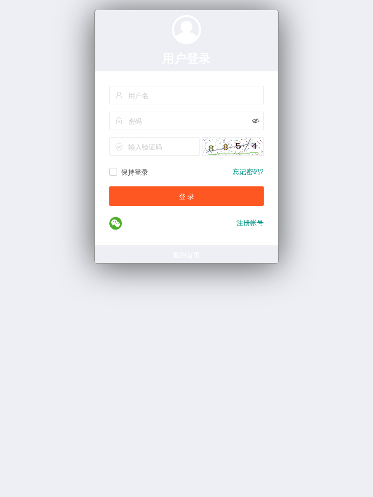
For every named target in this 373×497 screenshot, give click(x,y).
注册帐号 (250, 222)
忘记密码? (248, 171)
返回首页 (186, 254)
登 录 (186, 196)
